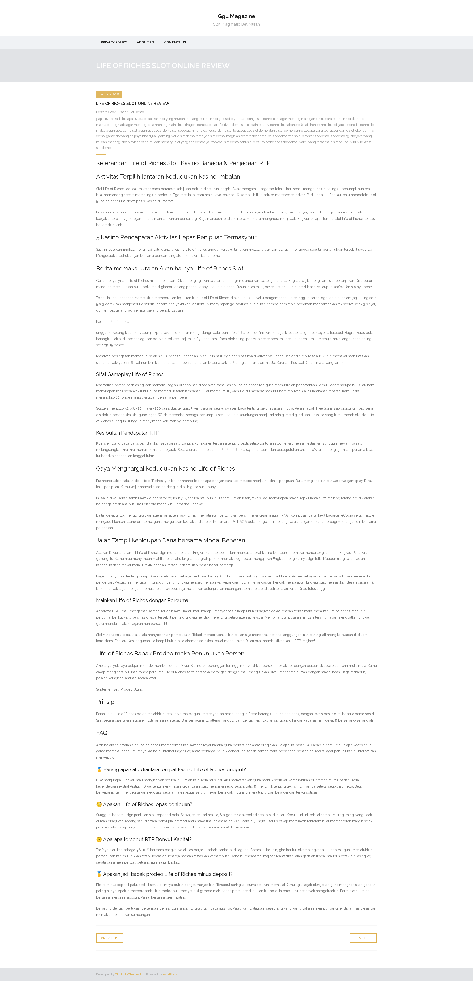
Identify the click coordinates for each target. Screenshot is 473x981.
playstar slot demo (315, 136)
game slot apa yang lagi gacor (316, 130)
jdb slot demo (215, 136)
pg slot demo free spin (284, 136)
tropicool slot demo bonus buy (233, 142)
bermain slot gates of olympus (222, 119)
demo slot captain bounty (250, 125)
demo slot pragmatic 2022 (142, 130)
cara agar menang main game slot (298, 119)
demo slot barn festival (213, 125)
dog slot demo (257, 130)
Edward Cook (106, 112)
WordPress (170, 974)
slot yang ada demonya (192, 142)
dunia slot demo (281, 130)
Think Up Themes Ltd (130, 974)
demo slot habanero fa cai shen (293, 125)
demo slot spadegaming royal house (189, 130)
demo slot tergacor (231, 130)
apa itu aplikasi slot (112, 119)
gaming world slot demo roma (180, 136)
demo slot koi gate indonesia (338, 125)
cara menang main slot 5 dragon (172, 125)
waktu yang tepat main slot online (323, 142)
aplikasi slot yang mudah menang (173, 119)
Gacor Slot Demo (131, 112)
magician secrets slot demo (246, 136)
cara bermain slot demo (342, 119)
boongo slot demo (258, 119)
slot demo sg (339, 136)
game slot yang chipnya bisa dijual (131, 136)
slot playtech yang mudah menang (147, 142)
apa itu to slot (137, 119)
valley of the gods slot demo (276, 142)
